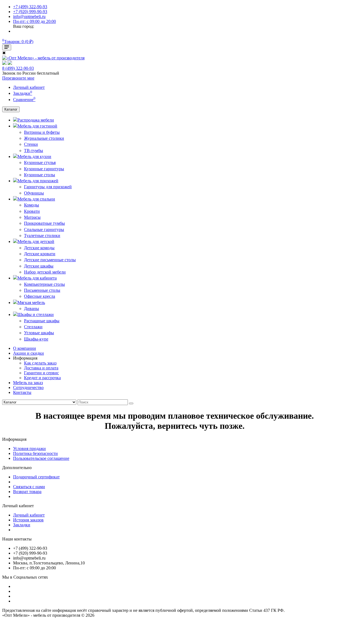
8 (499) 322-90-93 (18, 68)
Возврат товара (27, 491)
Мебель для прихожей (37, 180)
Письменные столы (42, 290)
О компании (24, 348)
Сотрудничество (28, 387)
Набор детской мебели (45, 272)
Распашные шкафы (41, 320)
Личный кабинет (29, 515)
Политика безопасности (35, 453)
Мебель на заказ (28, 382)
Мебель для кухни (34, 156)
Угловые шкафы (39, 332)
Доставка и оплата (41, 368)
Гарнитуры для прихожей (48, 186)
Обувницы (34, 193)
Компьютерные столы (44, 284)
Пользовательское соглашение (41, 458)
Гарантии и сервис (41, 372)
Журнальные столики (44, 138)
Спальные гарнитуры (44, 229)
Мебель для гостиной (37, 126)
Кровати (32, 211)
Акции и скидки (28, 353)
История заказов (28, 520)
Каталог (10, 109)
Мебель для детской (35, 241)
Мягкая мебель (31, 302)
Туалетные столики (42, 235)
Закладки (21, 524)
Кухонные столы (39, 174)
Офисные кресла (39, 296)
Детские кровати (39, 253)
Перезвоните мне (18, 78)
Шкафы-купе (36, 339)
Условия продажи (29, 448)
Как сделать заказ (40, 363)
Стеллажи (33, 326)
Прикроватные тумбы (44, 223)
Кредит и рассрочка (42, 377)
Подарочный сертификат (36, 477)
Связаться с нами (29, 486)
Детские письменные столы (50, 259)
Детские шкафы (38, 266)
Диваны (31, 308)
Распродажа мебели (35, 120)
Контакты (22, 392)
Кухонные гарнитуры (44, 168)
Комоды (31, 205)
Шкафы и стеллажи (35, 314)
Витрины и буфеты (42, 132)
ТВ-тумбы (33, 150)
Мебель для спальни (36, 199)
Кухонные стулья (40, 162)
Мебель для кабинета (37, 278)
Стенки (31, 144)
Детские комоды (39, 247)
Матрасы (32, 217)
